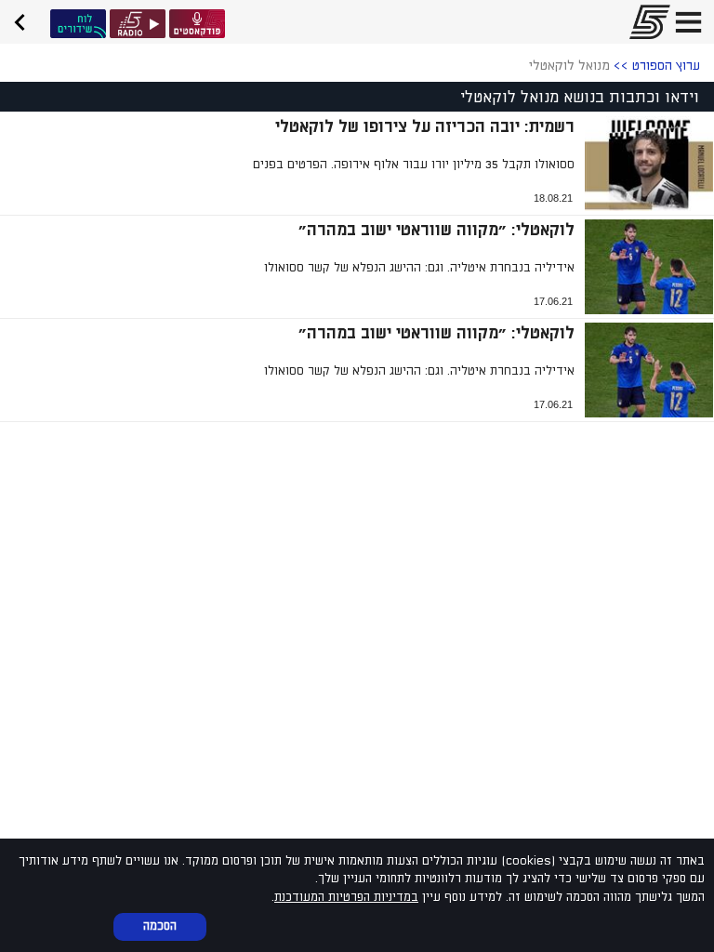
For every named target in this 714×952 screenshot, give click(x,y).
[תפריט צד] (688, 22)
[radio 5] (137, 23)
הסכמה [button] (160, 926)
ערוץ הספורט (666, 66)
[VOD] (78, 23)
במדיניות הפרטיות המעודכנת (346, 897)
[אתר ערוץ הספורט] (644, 22)
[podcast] (197, 23)
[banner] (26, 20)
